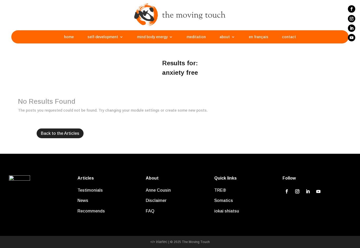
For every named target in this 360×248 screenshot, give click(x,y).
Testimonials (90, 190)
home (69, 37)
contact (289, 37)
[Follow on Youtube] (351, 37)
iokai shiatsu (226, 211)
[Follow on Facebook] (351, 9)
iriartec (162, 241)
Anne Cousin (158, 190)
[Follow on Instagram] (351, 18)
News (82, 200)
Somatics (223, 200)
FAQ (150, 211)
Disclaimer (156, 200)
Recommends (91, 211)
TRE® (220, 190)
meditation (196, 37)
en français (258, 37)
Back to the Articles (60, 133)
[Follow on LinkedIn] (351, 28)
